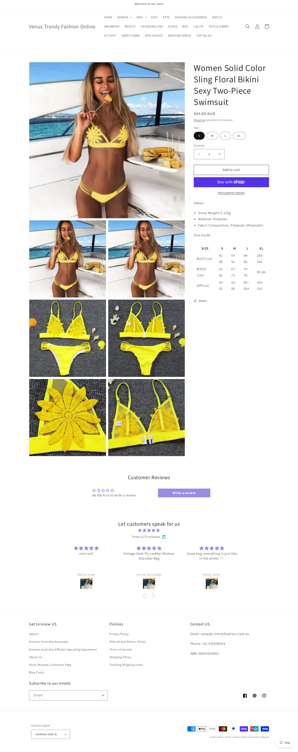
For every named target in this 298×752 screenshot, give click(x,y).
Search (34, 634)
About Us (35, 657)
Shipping (199, 120)
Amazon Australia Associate (48, 642)
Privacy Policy (119, 634)
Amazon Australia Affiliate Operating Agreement (63, 649)
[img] (149, 530)
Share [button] (203, 301)
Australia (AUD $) (46, 734)
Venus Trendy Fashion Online (233, 737)
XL (239, 136)
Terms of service (121, 649)
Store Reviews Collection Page (50, 665)
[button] (124, 17)
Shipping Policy (120, 657)
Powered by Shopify (258, 737)
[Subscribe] (102, 695)
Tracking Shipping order (126, 665)
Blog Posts (36, 672)
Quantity (199, 145)
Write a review (184, 493)
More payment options (231, 192)
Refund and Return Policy (128, 642)
